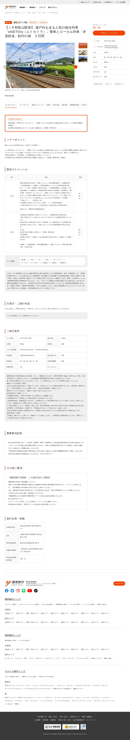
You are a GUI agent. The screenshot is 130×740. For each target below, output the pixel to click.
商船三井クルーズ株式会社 (62, 688)
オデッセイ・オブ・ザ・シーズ (104, 700)
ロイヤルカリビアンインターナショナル (37, 688)
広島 (44, 12)
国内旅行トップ (13, 599)
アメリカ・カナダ (82, 658)
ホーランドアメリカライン (13, 688)
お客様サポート (109, 2)
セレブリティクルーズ (82, 685)
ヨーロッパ (8, 658)
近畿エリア (64, 613)
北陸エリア (44, 613)
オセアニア (48, 658)
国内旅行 (22, 7)
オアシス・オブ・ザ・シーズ (81, 700)
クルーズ (42, 7)
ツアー (23, 12)
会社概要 (37, 720)
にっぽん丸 (8, 704)
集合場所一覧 (42, 716)
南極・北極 (107, 658)
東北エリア (20, 613)
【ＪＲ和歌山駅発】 (53, 12)
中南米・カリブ (96, 658)
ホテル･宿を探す (47, 604)
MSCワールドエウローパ (26, 697)
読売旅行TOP (9, 12)
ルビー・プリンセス (31, 700)
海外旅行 (32, 7)
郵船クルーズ (77, 688)
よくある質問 (121, 2)
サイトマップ (91, 720)
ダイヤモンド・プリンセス (13, 700)
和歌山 (34, 12)
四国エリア (84, 613)
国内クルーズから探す (29, 676)
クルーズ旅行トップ (15, 671)
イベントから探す (88, 604)
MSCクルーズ (9, 685)
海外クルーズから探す (46, 676)
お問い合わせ (98, 2)
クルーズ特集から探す (12, 676)
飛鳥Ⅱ (17, 704)
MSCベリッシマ (10, 697)
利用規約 (53, 720)
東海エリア (54, 613)
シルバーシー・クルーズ (65, 685)
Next (75, 67)
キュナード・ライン (23, 685)
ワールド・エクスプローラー (63, 697)
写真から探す (101, 604)
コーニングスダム (46, 700)
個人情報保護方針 (79, 720)
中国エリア (74, 613)
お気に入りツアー (86, 2)
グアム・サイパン (68, 658)
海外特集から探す (10, 640)
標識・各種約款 (87, 716)
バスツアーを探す (10, 604)
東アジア (39, 658)
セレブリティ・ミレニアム (100, 697)
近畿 (29, 12)
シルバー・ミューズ (82, 697)
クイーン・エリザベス (44, 697)
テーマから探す (75, 604)
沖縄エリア (104, 613)
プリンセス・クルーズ (100, 685)
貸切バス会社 (53, 716)
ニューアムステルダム (62, 700)
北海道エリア (9, 613)
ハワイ (57, 658)
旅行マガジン (52, 7)
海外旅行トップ (13, 635)
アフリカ (18, 658)
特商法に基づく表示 (64, 720)
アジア (31, 658)
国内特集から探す (61, 604)
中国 (39, 12)
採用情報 (45, 720)
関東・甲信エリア (32, 613)
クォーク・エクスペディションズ (43, 685)
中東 (25, 658)
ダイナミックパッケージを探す (29, 604)
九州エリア (94, 613)
